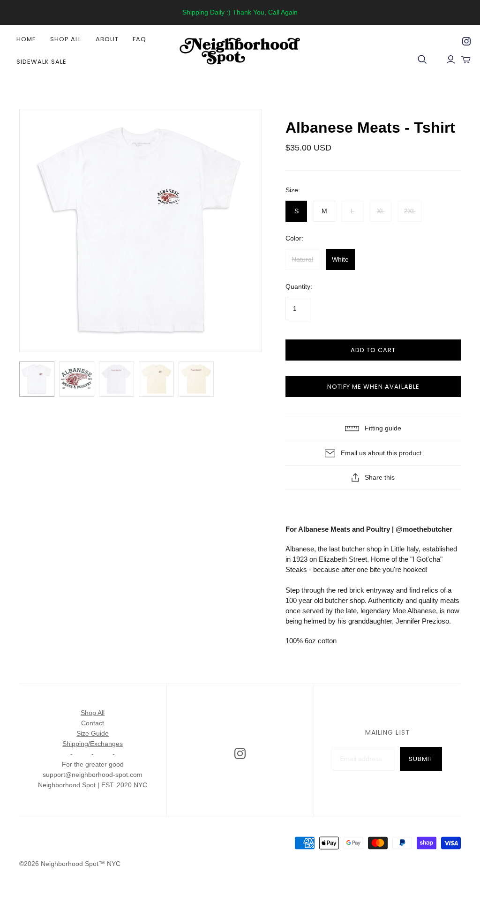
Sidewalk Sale (41, 61)
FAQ (139, 39)
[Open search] (422, 59)
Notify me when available (373, 386)
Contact (92, 723)
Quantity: (298, 286)
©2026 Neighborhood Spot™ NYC (69, 863)
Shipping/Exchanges (92, 743)
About (107, 39)
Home (26, 39)
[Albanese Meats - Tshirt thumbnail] (36, 379)
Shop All (65, 39)
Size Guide (92, 733)
